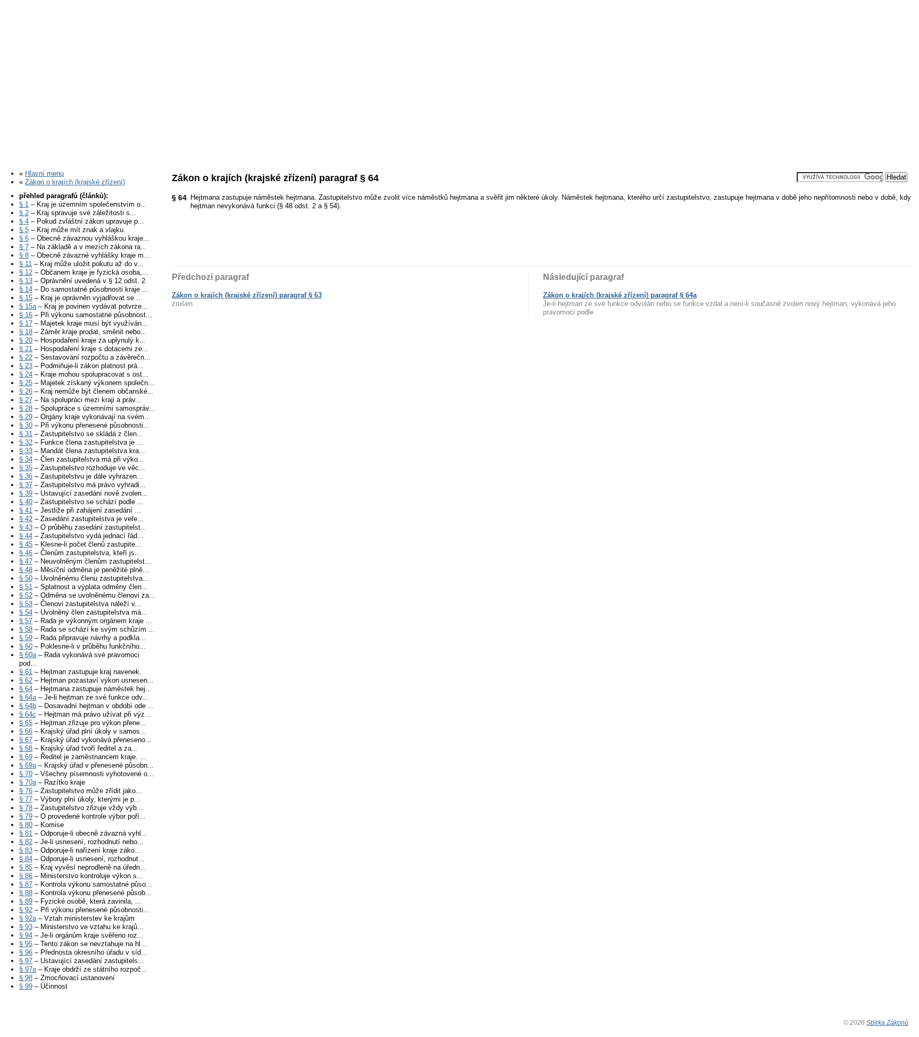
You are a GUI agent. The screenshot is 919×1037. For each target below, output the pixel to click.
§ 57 (25, 621)
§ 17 (25, 323)
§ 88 (25, 893)
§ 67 (25, 740)
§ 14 (25, 289)
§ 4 (24, 221)
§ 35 (25, 468)
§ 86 (25, 876)
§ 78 (25, 808)
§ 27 (25, 400)
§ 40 (25, 502)
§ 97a (27, 969)
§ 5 (24, 230)
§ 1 (24, 204)
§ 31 (25, 434)
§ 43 (25, 527)
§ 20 (25, 340)
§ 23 (25, 366)
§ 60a (27, 655)
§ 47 (25, 561)
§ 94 (25, 935)
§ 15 (25, 298)
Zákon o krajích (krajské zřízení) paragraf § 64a (620, 295)
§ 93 (25, 927)
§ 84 (25, 859)
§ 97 (25, 961)
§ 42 (25, 519)
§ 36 (25, 476)
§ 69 (25, 757)
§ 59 (25, 638)
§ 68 (25, 748)
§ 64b (27, 706)
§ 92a (27, 918)
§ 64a (27, 697)
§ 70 (25, 774)
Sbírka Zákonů (887, 1022)
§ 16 (25, 315)
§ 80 (25, 825)
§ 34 (25, 459)
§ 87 (25, 884)
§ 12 (25, 272)
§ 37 (25, 485)
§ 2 (24, 213)
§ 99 (25, 986)
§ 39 (25, 493)
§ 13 (25, 281)
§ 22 (25, 357)
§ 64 (25, 689)
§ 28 (25, 408)
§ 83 (25, 850)
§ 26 (25, 391)
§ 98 (25, 978)
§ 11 (25, 264)
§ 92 (25, 910)
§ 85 (25, 867)
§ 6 (24, 238)
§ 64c (27, 714)
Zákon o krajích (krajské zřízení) (75, 182)
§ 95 (25, 944)
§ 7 (24, 247)
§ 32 (25, 442)
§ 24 (25, 374)
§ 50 (25, 578)
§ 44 (25, 536)
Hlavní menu (44, 173)
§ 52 (25, 595)
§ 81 (25, 833)
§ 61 (25, 672)
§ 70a (27, 782)
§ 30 (25, 425)
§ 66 (25, 731)
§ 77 (25, 799)
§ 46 (25, 553)
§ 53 (25, 604)
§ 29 (25, 417)
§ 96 (25, 952)
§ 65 (25, 723)
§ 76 (25, 791)
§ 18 (25, 332)
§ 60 (25, 646)
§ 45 (25, 544)
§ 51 (25, 587)
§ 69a (27, 765)
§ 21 (25, 349)
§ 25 (25, 383)
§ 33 (25, 451)
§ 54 (25, 612)
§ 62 (25, 680)
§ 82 (25, 842)
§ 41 (25, 510)
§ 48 (25, 570)
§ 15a (27, 306)
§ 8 (24, 255)
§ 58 (25, 629)
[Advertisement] (459, 81)
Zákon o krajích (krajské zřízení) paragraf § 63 (247, 295)
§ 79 (25, 816)
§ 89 (25, 901)
